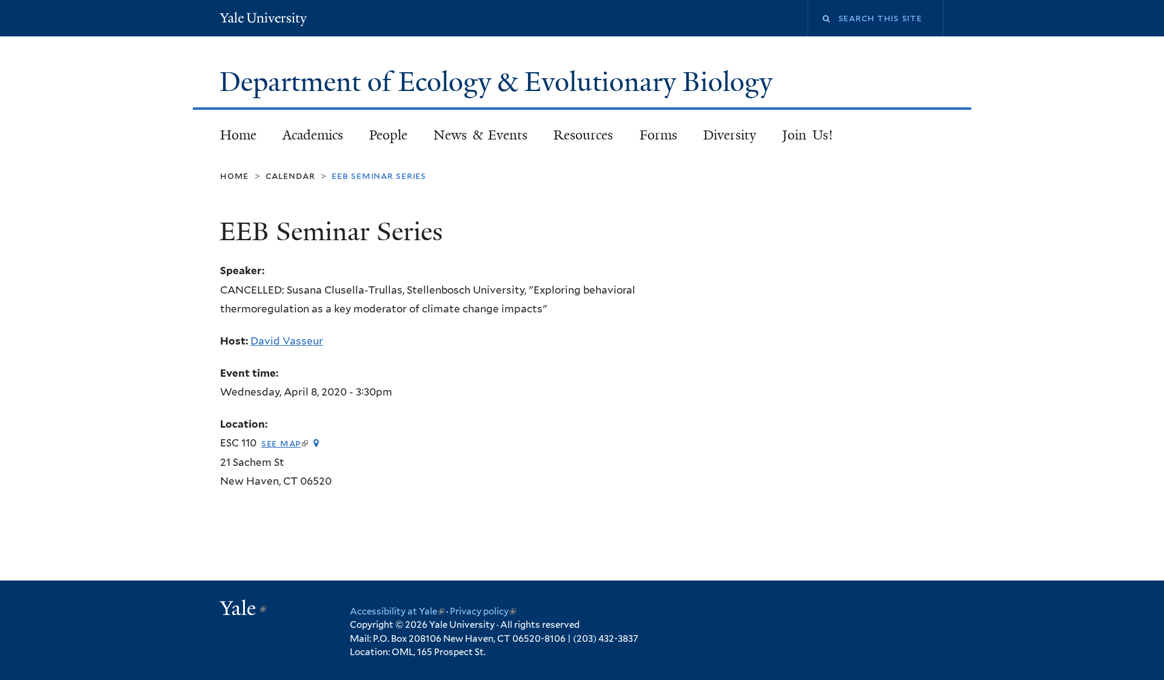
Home (238, 135)
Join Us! (807, 135)
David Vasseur (286, 341)
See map (284, 443)
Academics (313, 135)
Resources (583, 135)
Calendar (290, 175)
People (388, 135)
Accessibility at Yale (397, 611)
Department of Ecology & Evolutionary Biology (499, 81)
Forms (658, 135)
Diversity (729, 135)
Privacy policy (483, 611)
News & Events (480, 135)
